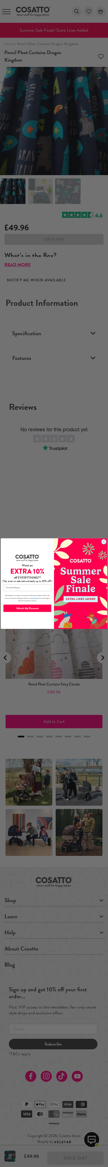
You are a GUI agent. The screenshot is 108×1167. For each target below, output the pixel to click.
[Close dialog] (103, 541)
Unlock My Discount (27, 608)
